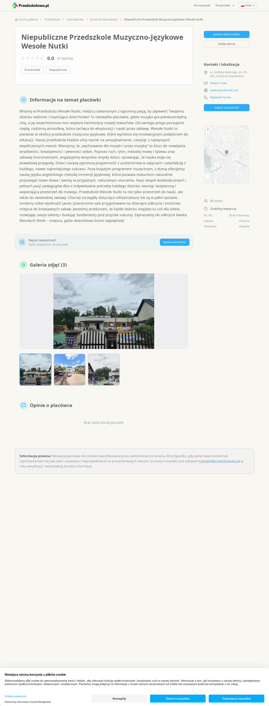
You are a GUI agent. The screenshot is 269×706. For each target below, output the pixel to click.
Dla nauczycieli (202, 5)
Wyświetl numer (220, 97)
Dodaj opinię (226, 44)
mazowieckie (75, 19)
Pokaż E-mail (218, 83)
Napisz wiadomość (226, 107)
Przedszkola (52, 19)
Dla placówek (222, 5)
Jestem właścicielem (226, 34)
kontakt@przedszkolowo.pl (219, 461)
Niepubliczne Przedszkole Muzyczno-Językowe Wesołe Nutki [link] (163, 19)
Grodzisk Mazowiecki (104, 19)
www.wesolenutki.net (224, 90)
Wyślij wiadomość (174, 242)
